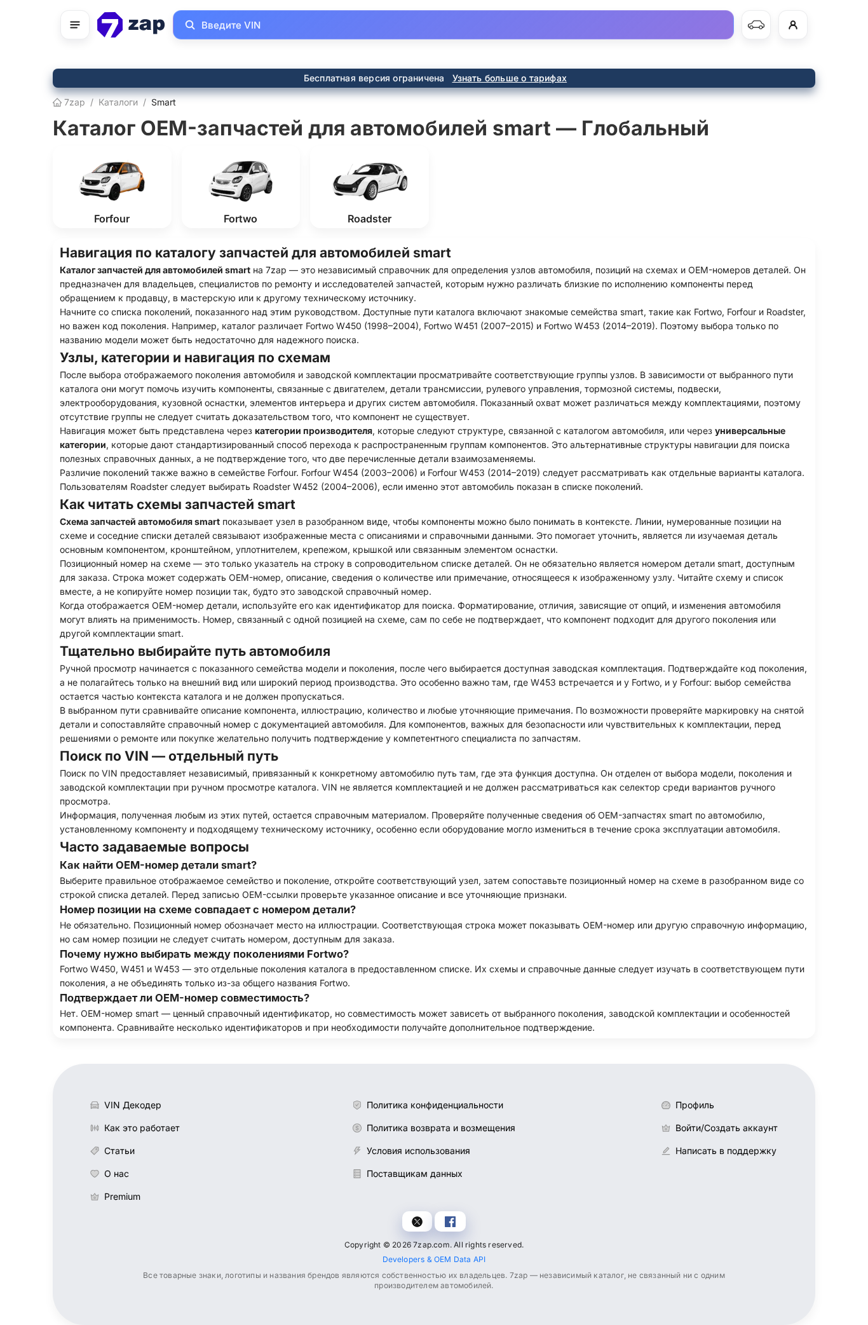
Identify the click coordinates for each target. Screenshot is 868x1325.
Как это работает (142, 1127)
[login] (793, 24)
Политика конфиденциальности (435, 1104)
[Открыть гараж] (756, 24)
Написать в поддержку (725, 1150)
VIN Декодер (132, 1104)
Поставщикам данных (415, 1173)
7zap (73, 102)
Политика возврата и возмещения (441, 1127)
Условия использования (418, 1150)
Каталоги (118, 102)
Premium (122, 1196)
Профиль (694, 1104)
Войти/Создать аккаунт (726, 1127)
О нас (116, 1173)
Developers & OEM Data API (434, 1259)
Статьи (119, 1150)
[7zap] (131, 24)
